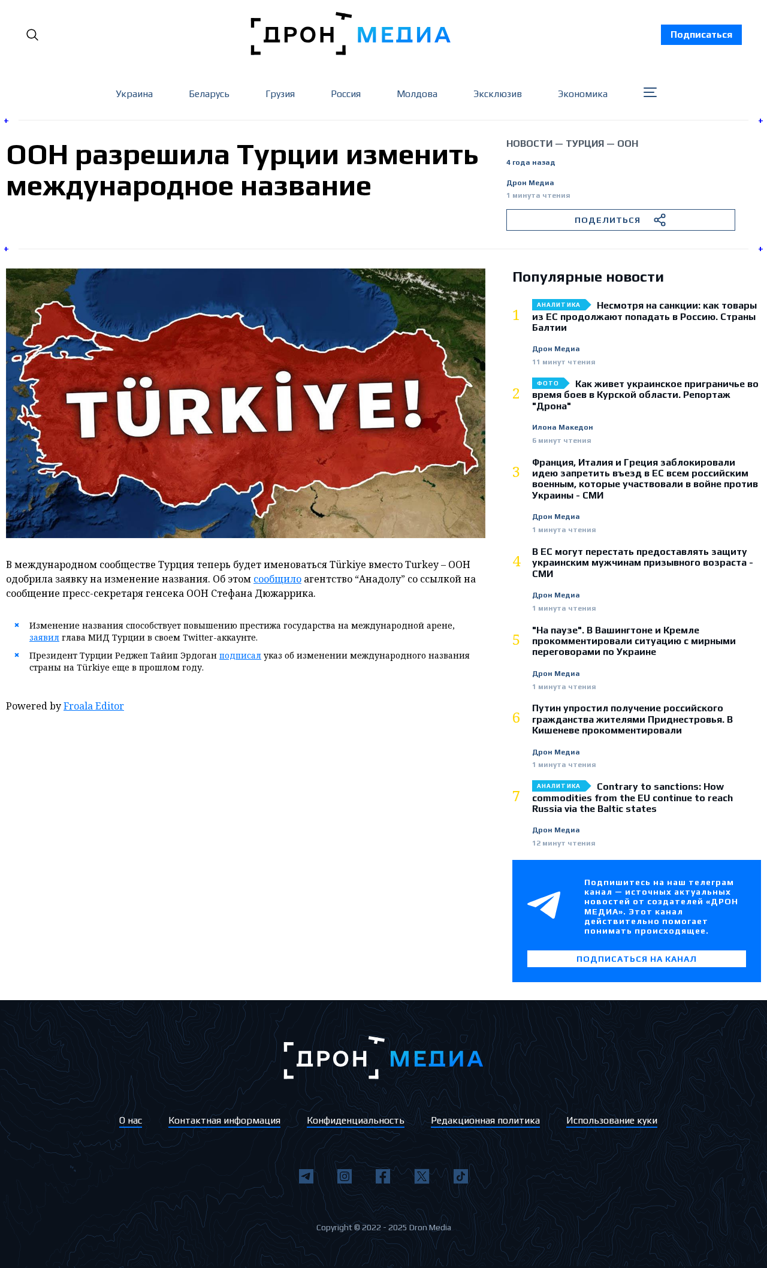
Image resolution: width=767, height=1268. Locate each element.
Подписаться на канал (636, 959)
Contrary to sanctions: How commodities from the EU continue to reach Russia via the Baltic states (632, 797)
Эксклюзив (497, 93)
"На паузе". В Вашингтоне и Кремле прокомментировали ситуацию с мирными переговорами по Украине (634, 641)
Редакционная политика (485, 1120)
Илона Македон (562, 427)
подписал (240, 655)
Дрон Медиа (530, 183)
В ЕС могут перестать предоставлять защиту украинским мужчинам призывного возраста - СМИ (642, 563)
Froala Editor (94, 706)
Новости (529, 143)
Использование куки (611, 1120)
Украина (134, 93)
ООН (627, 143)
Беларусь (209, 93)
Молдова (417, 93)
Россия (346, 93)
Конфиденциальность (355, 1120)
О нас (130, 1120)
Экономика (583, 93)
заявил (44, 637)
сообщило (277, 578)
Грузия (280, 93)
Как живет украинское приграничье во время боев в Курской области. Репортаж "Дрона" (645, 395)
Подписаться (701, 34)
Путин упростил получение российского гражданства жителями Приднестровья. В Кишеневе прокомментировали (632, 719)
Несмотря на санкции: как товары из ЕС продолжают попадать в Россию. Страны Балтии (644, 316)
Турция (585, 143)
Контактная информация (224, 1120)
